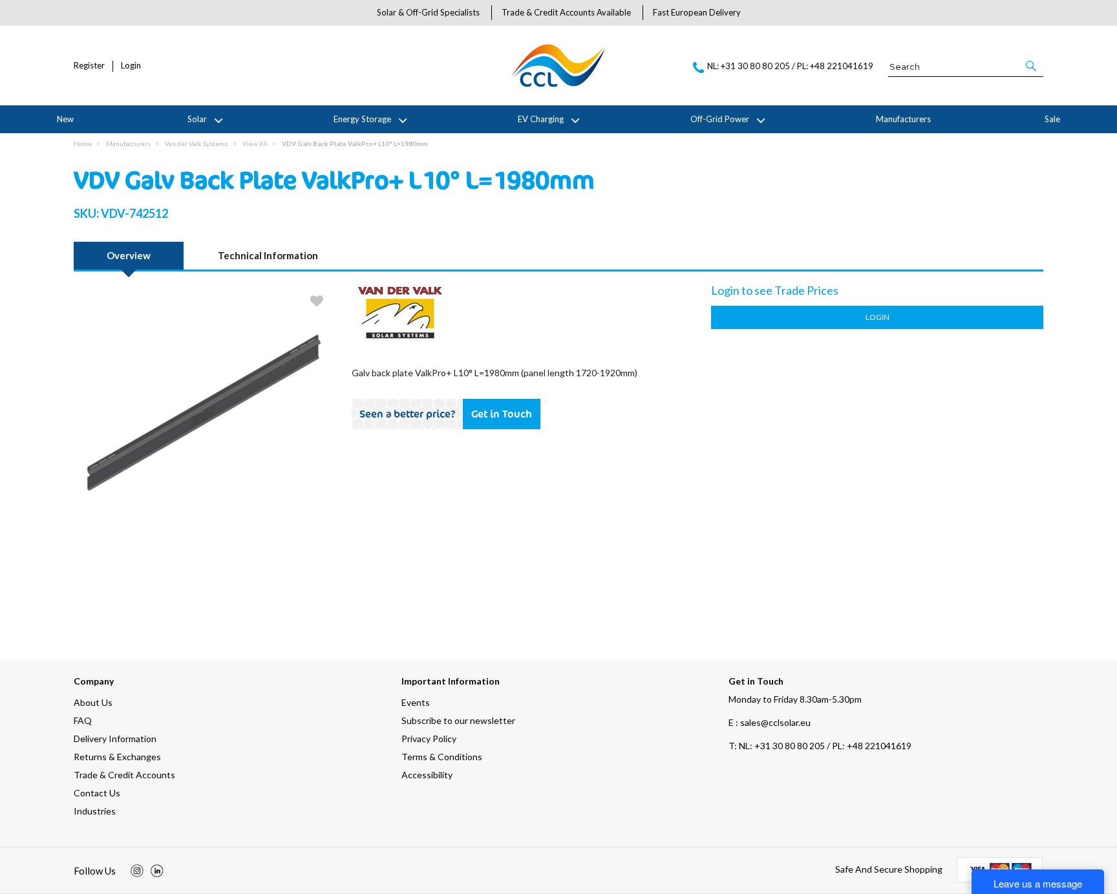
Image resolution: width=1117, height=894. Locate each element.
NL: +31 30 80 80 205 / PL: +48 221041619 (820, 745)
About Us (93, 702)
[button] (1032, 66)
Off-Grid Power (719, 119)
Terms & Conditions (441, 756)
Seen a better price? (407, 414)
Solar (197, 119)
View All (255, 143)
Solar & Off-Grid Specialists (428, 12)
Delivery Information (115, 738)
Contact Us (97, 792)
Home (83, 143)
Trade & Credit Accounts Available (566, 12)
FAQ (83, 720)
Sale (1052, 119)
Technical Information (268, 255)
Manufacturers (903, 119)
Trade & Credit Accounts (124, 774)
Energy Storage (362, 119)
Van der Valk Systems (196, 143)
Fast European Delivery (697, 12)
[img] (137, 870)
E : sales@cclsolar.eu (770, 722)
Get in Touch (501, 414)
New (65, 119)
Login (131, 65)
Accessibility (426, 774)
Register (89, 65)
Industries (95, 810)
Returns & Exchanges (117, 756)
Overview (129, 255)
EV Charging (541, 119)
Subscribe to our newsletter (458, 720)
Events (415, 702)
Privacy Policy (428, 738)
